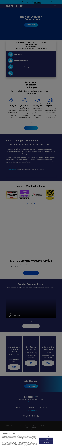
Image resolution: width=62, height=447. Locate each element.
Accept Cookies (46, 442)
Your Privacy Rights (46, 436)
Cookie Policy (31, 445)
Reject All (46, 439)
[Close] (60, 439)
